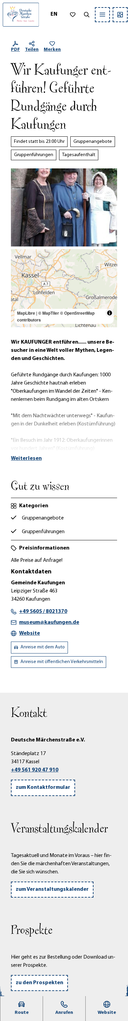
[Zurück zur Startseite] (21, 15)
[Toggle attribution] (109, 313)
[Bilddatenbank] (120, 14)
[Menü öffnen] (102, 14)
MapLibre (26, 313)
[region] (64, 288)
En (54, 14)
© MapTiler (48, 313)
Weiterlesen (26, 458)
